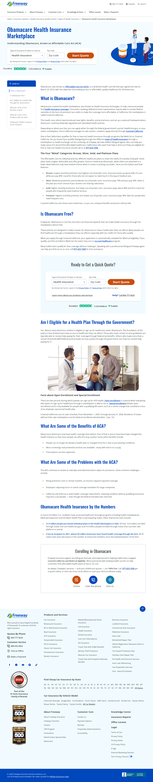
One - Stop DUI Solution (122, 671)
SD (98, 688)
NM (64, 688)
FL (78, 684)
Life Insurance (84, 626)
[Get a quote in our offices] (110, 580)
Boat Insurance (50, 632)
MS (137, 684)
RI (91, 688)
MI (124, 684)
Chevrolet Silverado (52, 701)
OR (84, 688)
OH (76, 688)
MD (116, 684)
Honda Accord (114, 701)
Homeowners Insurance (53, 652)
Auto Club (116, 636)
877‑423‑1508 (80, 249)
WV (128, 688)
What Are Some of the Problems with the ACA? (19, 116)
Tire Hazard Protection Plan (123, 651)
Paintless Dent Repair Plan (123, 655)
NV (68, 688)
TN (102, 688)
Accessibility (82, 733)
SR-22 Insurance (50, 644)
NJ (60, 688)
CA (60, 684)
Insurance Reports (121, 717)
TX (105, 688)
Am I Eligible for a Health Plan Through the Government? (21, 101)
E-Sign (113, 748)
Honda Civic (126, 701)
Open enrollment (112, 400)
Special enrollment (117, 403)
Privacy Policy (42, 61)
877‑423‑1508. (92, 148)
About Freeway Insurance (54, 717)
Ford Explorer (78, 701)
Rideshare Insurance (120, 632)
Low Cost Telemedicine (87, 639)
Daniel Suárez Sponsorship (55, 737)
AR (52, 684)
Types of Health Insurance (68, 19)
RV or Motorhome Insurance (55, 628)
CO (63, 684)
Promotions (49, 733)
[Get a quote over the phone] (93, 580)
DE (75, 684)
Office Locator (118, 722)
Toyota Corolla (75, 704)
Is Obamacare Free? (17, 95)
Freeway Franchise (51, 721)
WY (132, 688)
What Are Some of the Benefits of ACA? (18, 108)
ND (49, 688)
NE (53, 688)
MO (133, 684)
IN (98, 684)
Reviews (80, 725)
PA (88, 688)
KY (105, 684)
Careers (47, 725)
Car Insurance (49, 620)
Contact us (81, 717)
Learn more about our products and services (72, 295)
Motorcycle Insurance (53, 624)
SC (94, 688)
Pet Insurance (83, 643)
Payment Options (84, 721)
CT (67, 684)
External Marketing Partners (122, 752)
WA (120, 688)
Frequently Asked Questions (89, 729)
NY (72, 688)
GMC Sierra (102, 701)
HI (85, 684)
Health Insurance (85, 631)
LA (108, 684)
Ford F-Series (90, 701)
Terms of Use (55, 61)
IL (95, 684)
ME (120, 684)
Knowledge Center (121, 711)
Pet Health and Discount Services (125, 659)
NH (56, 688)
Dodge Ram (66, 701)
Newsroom (48, 741)
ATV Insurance (50, 636)
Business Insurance (120, 620)
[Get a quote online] (76, 580)
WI (124, 688)
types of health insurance (116, 139)
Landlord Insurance (120, 624)
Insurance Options (21, 19)
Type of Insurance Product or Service (25, 50)
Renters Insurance (51, 656)
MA (112, 684)
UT (109, 688)
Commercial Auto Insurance (123, 628)
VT (116, 688)
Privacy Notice (117, 740)
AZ (56, 684)
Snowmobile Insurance (53, 640)
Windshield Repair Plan (121, 640)
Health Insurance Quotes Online (43, 19)
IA (88, 684)
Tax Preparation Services (122, 667)
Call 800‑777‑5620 (127, 295)
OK (80, 688)
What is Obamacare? (18, 91)
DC (71, 684)
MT (141, 684)
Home (9, 19)
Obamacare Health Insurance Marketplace (99, 19)
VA (113, 688)
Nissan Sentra (49, 704)
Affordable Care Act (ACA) (77, 86)
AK (45, 684)
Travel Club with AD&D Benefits (91, 647)
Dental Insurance (85, 635)
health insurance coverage (57, 109)
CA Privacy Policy (118, 744)
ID (92, 684)
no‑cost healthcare (103, 241)
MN (128, 684)
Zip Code (50, 50)
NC (45, 688)
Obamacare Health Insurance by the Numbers (21, 123)
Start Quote (80, 55)
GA (82, 684)
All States (139, 688)
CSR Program (49, 729)
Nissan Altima (138, 701)
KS (101, 684)
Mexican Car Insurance (87, 655)
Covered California (134, 131)
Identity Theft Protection (88, 651)
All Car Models (89, 704)
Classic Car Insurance (52, 648)
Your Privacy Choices (120, 756)
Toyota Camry (62, 704)
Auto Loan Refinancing (121, 663)
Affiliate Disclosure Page (59, 776)
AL (49, 684)
